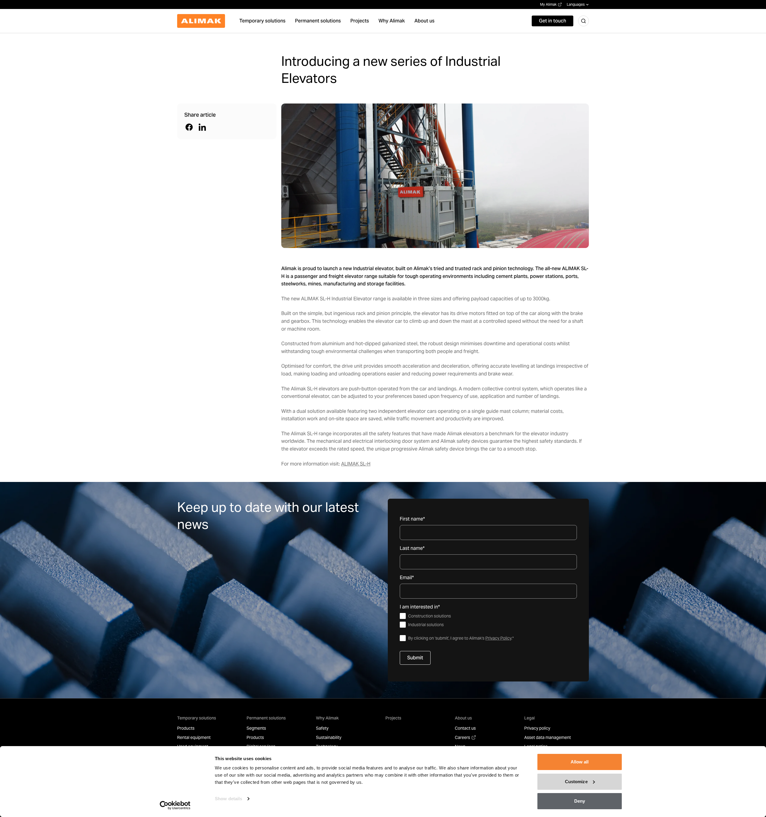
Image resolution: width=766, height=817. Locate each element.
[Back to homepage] (201, 21)
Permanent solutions (266, 718)
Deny (579, 801)
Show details (228, 798)
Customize (576, 781)
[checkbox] (488, 620)
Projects (393, 718)
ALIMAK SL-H (355, 464)
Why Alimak (327, 718)
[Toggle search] (583, 21)
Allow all (580, 761)
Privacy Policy (498, 638)
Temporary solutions (196, 718)
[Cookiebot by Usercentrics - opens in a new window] (175, 805)
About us (463, 718)
